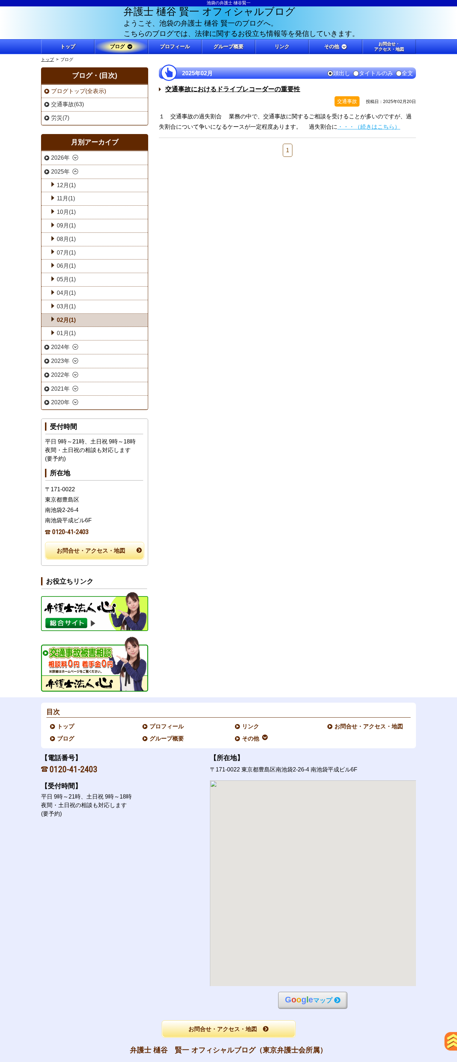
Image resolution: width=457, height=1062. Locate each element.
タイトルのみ (376, 73)
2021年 (60, 389)
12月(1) (66, 185)
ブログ (66, 738)
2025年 (60, 172)
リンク (251, 726)
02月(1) (66, 320)
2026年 (60, 158)
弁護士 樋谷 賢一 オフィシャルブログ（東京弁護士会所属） (228, 1049)
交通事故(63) (67, 104)
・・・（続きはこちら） (368, 127)
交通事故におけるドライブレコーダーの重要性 (232, 89)
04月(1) (66, 293)
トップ (67, 46)
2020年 (60, 402)
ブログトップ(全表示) (78, 91)
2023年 (60, 361)
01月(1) (66, 333)
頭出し (341, 73)
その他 (251, 738)
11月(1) (66, 198)
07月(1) (66, 253)
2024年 (60, 347)
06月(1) (66, 266)
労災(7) (60, 118)
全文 (407, 73)
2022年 (60, 375)
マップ (308, 999)
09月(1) (66, 225)
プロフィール (167, 726)
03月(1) (66, 306)
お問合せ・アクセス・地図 (91, 551)
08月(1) (66, 239)
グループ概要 (167, 738)
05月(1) (66, 279)
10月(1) (66, 212)
